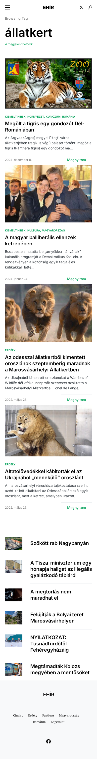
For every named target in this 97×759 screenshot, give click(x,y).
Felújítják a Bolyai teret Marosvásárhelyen (57, 618)
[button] (7, 7)
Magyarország (53, 230)
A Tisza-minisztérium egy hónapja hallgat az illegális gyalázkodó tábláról (61, 569)
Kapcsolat (57, 722)
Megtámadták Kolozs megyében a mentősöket (60, 669)
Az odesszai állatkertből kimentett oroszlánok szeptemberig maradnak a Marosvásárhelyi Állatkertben (47, 363)
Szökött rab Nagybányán (59, 543)
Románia (68, 116)
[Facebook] (48, 741)
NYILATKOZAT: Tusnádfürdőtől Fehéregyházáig (49, 643)
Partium (48, 715)
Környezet (35, 116)
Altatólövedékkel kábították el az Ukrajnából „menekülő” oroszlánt (44, 474)
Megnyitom (76, 160)
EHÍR (48, 7)
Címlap (18, 715)
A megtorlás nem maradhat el (50, 595)
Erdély (10, 350)
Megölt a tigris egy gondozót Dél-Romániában (45, 127)
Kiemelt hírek (15, 116)
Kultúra (33, 230)
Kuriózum (53, 116)
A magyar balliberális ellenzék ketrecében (40, 240)
